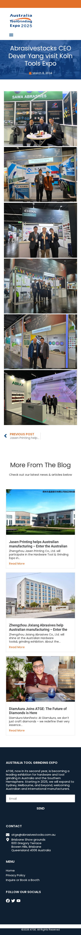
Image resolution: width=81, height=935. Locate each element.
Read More (17, 563)
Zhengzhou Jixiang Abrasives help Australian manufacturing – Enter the (38, 627)
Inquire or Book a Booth (23, 880)
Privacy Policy (15, 875)
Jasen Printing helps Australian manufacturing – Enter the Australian (38, 544)
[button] (11, 35)
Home (10, 870)
